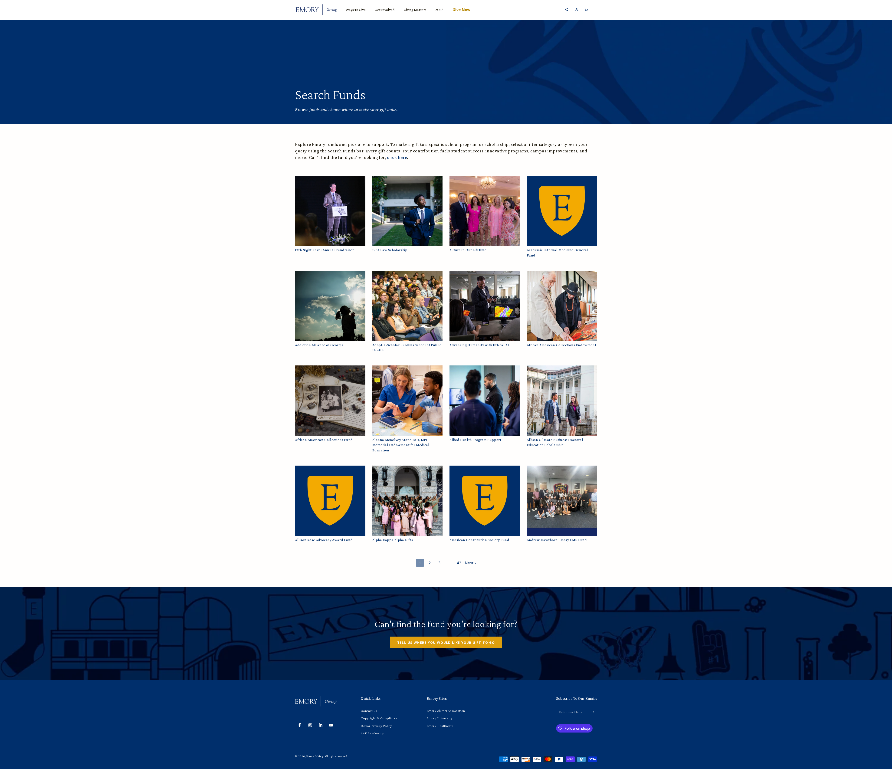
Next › (470, 562)
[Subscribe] (594, 712)
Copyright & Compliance (379, 718)
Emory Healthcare (440, 726)
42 (459, 562)
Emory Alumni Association (446, 711)
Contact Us (369, 711)
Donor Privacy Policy (376, 726)
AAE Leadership (372, 733)
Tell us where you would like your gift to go (446, 642)
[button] (567, 10)
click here (397, 157)
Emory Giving (314, 756)
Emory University (440, 718)
